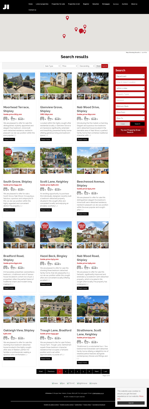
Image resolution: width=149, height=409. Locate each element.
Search (137, 124)
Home (31, 4)
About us (134, 4)
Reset (99, 66)
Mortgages (106, 4)
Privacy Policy (87, 404)
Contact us (32, 10)
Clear (123, 124)
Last (105, 371)
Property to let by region (67, 404)
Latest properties (42, 4)
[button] (80, 31)
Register (86, 4)
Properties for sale (58, 4)
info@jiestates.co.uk (98, 393)
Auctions (125, 4)
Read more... (9, 139)
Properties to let (74, 4)
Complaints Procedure (98, 404)
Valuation (95, 4)
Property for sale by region (51, 404)
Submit (104, 66)
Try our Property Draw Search (130, 131)
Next (97, 371)
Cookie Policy (78, 404)
